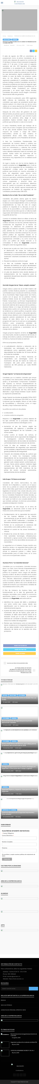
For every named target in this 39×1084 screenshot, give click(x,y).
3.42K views (18, 748)
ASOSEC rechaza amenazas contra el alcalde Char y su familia (19, 698)
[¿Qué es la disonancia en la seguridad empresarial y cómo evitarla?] (19, 808)
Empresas (6, 810)
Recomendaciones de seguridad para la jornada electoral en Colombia (17, 721)
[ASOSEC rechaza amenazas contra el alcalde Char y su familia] (19, 694)
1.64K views (30, 45)
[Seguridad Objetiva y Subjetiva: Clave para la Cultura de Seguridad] (19, 786)
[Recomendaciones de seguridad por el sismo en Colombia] (5, 1034)
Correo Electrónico (8, 835)
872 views (15, 725)
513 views (18, 817)
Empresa (4, 848)
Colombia (22, 695)
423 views (15, 702)
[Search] (36, 3)
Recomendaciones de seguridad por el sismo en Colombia (24, 1034)
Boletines (7, 39)
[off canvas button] (2, 3)
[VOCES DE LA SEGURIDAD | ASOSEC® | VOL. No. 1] (5, 1053)
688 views (18, 771)
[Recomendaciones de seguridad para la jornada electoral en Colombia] (19, 717)
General (15, 39)
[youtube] (24, 1074)
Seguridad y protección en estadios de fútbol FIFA (24, 1042)
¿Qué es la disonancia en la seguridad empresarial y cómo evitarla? (18, 813)
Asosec (5, 695)
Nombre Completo (7, 841)
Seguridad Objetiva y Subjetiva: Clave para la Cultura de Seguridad (19, 790)
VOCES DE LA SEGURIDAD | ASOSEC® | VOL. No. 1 (22, 1050)
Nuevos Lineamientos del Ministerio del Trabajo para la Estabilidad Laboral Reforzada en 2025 (19, 744)
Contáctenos (19, 1070)
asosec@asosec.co (13, 976)
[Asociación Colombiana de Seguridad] (19, 1066)
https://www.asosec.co (16, 979)
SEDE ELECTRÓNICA (6, 1005)
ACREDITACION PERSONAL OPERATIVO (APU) (13, 1010)
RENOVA (3, 1000)
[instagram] (21, 1074)
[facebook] (14, 1074)
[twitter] (17, 1074)
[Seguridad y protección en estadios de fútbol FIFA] (5, 1045)
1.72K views (18, 794)
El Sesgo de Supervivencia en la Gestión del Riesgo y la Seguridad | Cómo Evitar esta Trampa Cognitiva (19, 767)
